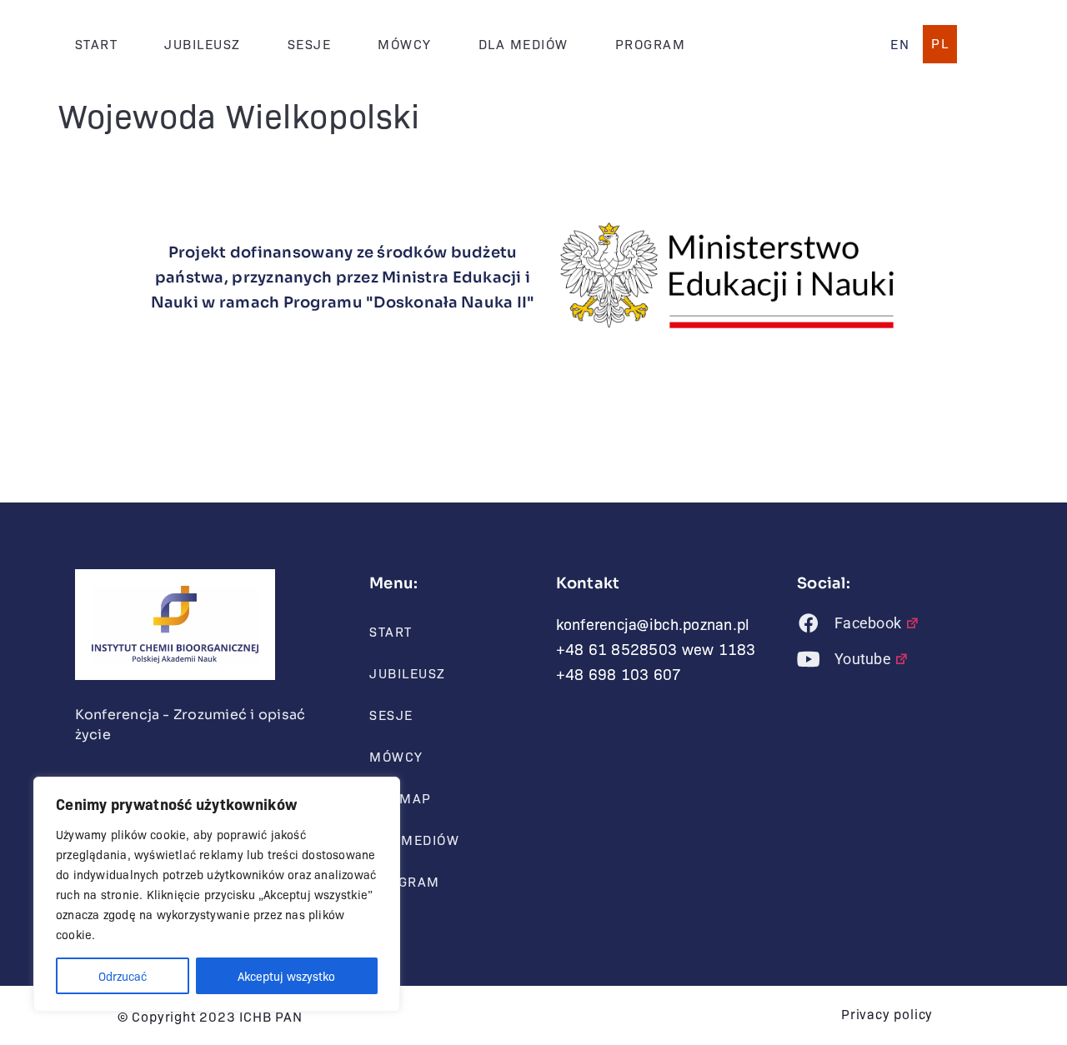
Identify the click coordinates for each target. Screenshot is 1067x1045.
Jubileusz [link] (202, 43)
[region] (216, 894)
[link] (899, 44)
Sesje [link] (310, 43)
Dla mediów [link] (523, 43)
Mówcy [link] (405, 43)
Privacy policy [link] (887, 1013)
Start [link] (96, 43)
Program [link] (650, 43)
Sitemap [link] (400, 798)
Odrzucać (122, 975)
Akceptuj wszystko (286, 975)
